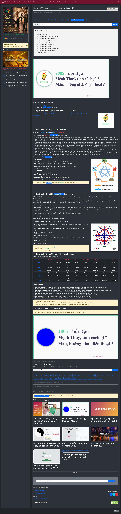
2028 (60, 378)
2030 (70, 378)
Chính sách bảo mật (40, 490)
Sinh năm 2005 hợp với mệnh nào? (47, 42)
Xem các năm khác (41, 52)
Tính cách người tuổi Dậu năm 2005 (47, 40)
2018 (93, 375)
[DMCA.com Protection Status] (114, 502)
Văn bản (21, 1)
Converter (61, 1)
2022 (113, 375)
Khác (76, 1)
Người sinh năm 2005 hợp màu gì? (45, 44)
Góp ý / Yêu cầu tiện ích (41, 498)
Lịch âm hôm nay (39, 19)
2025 (45, 378)
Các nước (72, 1)
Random (16, 1)
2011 (60, 375)
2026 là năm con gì (77, 19)
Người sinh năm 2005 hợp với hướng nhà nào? (48, 48)
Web (57, 1)
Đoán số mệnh (65, 19)
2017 (89, 375)
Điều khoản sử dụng (40, 492)
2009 (50, 375)
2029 (65, 378)
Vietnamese (112, 8)
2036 (100, 378)
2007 (40, 375)
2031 (75, 378)
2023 (35, 378)
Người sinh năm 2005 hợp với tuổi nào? (46, 46)
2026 (50, 378)
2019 (98, 375)
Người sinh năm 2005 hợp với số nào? (46, 50)
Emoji (48, 1)
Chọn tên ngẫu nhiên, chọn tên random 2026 (16, 82)
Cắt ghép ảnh (36, 1)
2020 (103, 375)
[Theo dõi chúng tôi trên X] (113, 494)
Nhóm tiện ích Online (42, 395)
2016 (84, 375)
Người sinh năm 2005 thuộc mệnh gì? (46, 38)
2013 (70, 375)
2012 (65, 375)
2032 (80, 378)
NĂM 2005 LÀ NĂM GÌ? (42, 30)
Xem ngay (115, 24)
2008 (45, 375)
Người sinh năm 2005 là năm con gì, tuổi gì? (47, 36)
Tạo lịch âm (113, 19)
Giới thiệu (37, 489)
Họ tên (25, 1)
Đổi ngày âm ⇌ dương (53, 19)
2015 (79, 375)
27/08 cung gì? (89, 19)
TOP (115, 510)
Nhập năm (36, 24)
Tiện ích (35, 12)
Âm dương (43, 1)
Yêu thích (116, 12)
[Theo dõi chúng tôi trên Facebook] (111, 494)
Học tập (67, 1)
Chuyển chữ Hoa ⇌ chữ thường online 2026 (16, 72)
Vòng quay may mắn (10, 79)
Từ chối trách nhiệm (40, 493)
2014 (74, 375)
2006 (35, 375)
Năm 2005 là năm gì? (42, 34)
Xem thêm (75, 472)
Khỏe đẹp (52, 1)
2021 (108, 375)
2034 (90, 378)
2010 (55, 375)
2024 (40, 378)
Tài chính (30, 1)
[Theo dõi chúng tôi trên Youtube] (116, 494)
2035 (95, 378)
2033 (85, 378)
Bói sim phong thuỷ (102, 19)
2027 (55, 378)
